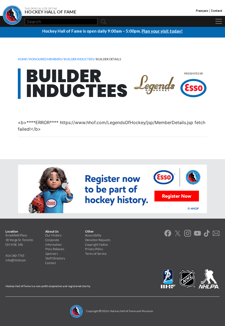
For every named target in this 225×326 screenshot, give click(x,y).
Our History (53, 235)
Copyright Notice (96, 244)
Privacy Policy (94, 249)
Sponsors (51, 253)
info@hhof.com (15, 260)
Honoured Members (45, 59)
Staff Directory (55, 258)
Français (202, 10)
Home (22, 59)
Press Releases (54, 249)
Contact (216, 10)
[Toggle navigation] (218, 21)
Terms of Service (95, 253)
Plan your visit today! (162, 30)
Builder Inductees (79, 59)
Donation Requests (98, 240)
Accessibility (93, 235)
